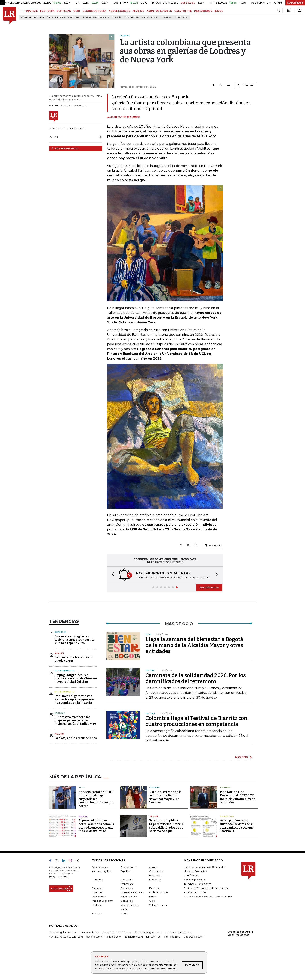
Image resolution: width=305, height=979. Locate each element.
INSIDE (218, 11)
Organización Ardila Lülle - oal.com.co (240, 933)
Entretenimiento (64, 670)
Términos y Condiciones (197, 883)
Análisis (59, 653)
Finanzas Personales (132, 892)
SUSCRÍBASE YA (209, 587)
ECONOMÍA (47, 11)
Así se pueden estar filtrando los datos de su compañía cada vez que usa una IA (237, 826)
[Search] (278, 10)
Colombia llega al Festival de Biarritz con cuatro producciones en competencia (196, 721)
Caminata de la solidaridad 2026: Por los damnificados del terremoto (196, 678)
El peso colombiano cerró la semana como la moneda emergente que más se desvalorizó (96, 826)
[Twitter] (220, 85)
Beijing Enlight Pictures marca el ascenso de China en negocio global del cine (76, 678)
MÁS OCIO (241, 757)
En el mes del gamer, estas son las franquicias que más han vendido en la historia (74, 699)
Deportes (60, 632)
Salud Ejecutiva (158, 905)
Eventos (154, 888)
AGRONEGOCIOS (119, 11)
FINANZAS (31, 11)
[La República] (9, 15)
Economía (155, 879)
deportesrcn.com (194, 936)
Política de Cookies (163, 968)
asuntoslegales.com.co (62, 932)
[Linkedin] (228, 85)
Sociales (154, 787)
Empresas (97, 888)
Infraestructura (129, 896)
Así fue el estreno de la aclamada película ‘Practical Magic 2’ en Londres (165, 797)
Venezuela (181, 17)
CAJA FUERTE (183, 11)
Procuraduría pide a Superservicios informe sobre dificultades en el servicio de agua (166, 826)
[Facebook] (213, 85)
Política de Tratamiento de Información (206, 888)
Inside (152, 896)
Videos (124, 913)
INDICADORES (203, 11)
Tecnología (227, 816)
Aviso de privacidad (195, 879)
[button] (112, 575)
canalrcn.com (94, 936)
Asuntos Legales (101, 871)
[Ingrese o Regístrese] (299, 10)
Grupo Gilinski (150, 17)
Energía (116, 17)
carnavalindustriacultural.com (66, 936)
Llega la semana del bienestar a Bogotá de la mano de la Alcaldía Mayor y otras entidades (194, 645)
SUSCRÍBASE (295, 2)
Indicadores (99, 896)
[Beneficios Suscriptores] (288, 10)
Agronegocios (100, 866)
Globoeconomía (158, 892)
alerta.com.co (172, 936)
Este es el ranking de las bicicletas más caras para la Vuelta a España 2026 (75, 640)
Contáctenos (191, 875)
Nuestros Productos (195, 871)
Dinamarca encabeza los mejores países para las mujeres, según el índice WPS (76, 720)
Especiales (127, 888)
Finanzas (97, 892)
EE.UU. (82, 787)
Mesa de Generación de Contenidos (204, 866)
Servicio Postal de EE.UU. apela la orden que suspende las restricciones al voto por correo (96, 799)
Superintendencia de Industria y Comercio (208, 896)
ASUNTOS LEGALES (159, 11)
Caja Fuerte (127, 871)
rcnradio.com (113, 936)
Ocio (152, 900)
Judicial (153, 816)
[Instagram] (72, 861)
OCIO (76, 11)
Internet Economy (102, 900)
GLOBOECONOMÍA (94, 11)
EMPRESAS (64, 11)
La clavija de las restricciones (76, 738)
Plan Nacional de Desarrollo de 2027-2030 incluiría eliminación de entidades (237, 797)
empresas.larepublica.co (117, 932)
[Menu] (22, 10)
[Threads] (78, 861)
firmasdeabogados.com (148, 932)
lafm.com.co (153, 936)
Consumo (97, 879)
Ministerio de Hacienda (96, 17)
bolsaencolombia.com (179, 932)
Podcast (96, 905)
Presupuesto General (67, 17)
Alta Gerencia (128, 866)
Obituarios (127, 900)
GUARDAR (247, 85)
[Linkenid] (65, 861)
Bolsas (83, 816)
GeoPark (166, 17)
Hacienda (60, 713)
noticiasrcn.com (133, 936)
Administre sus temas (66, 148)
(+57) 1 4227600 (58, 876)
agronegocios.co (89, 932)
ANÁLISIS (138, 11)
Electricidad (132, 17)
